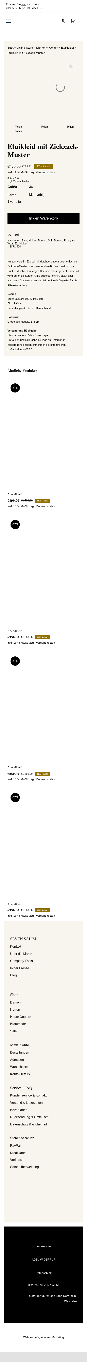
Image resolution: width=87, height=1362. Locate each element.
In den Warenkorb (43, 218)
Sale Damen (55, 240)
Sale (24, 240)
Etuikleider (67, 47)
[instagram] (80, 6)
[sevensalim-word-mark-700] (34, 20)
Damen (41, 47)
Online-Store (25, 47)
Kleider (53, 47)
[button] (15, 235)
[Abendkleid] (43, 433)
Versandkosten (45, 172)
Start (10, 47)
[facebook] (74, 6)
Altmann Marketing (52, 1337)
